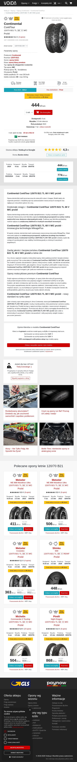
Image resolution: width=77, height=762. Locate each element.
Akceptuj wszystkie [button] (17, 747)
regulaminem (49, 351)
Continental (16, 55)
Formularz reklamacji (59, 729)
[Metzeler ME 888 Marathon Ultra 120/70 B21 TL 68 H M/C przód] (20, 513)
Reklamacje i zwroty (59, 718)
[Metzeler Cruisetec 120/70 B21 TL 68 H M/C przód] (20, 580)
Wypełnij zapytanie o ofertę (20, 378)
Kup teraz (28, 529)
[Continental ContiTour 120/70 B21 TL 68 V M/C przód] (56, 38)
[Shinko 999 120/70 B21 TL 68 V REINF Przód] (56, 582)
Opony (24, 3)
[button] (17, 757)
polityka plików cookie (66, 759)
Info (59, 3)
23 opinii (27, 629)
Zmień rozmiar (8, 46)
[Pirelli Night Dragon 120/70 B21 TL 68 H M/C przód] (56, 649)
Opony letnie (32, 703)
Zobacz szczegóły (15, 529)
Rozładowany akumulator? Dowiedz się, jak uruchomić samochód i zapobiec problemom (19, 413)
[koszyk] (71, 3)
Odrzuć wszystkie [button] (17, 753)
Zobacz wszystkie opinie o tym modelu (38, 345)
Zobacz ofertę (62, 169)
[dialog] (17, 734)
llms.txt (48, 759)
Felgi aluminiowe (10, 702)
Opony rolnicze (33, 735)
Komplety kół (46, 3)
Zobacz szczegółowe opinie (56, 155)
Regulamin (56, 708)
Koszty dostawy (57, 711)
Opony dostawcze (34, 725)
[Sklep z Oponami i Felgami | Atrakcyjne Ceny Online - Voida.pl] (11, 3)
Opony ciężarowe (34, 733)
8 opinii (27, 492)
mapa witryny (55, 759)
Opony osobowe (34, 720)
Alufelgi (6, 707)
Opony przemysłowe (35, 738)
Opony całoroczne (34, 708)
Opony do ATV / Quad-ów (37, 730)
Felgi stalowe (8, 705)
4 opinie (22, 37)
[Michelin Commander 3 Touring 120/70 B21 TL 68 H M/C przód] (20, 653)
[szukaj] (66, 3)
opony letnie (14, 60)
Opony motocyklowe (35, 728)
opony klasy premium (17, 62)
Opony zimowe (33, 705)
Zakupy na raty (57, 703)
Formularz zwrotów (59, 727)
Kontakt (54, 723)
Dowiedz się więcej (18, 727)
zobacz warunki (45, 127)
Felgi (34, 3)
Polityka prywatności (59, 716)
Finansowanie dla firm (16, 533)
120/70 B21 (15, 57)
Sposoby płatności (58, 713)
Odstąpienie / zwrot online (61, 721)
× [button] (30, 710)
